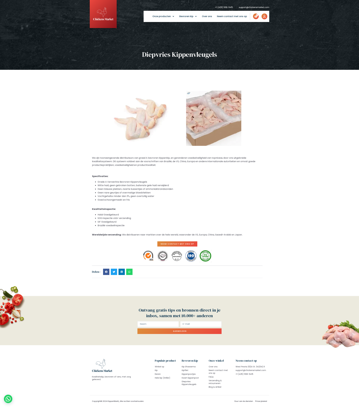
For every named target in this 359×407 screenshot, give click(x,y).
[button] (106, 272)
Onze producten (161, 16)
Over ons (207, 16)
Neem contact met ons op (232, 16)
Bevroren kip (186, 16)
